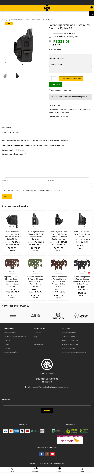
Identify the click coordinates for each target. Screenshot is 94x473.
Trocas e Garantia (68, 348)
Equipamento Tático (15, 20)
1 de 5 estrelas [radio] (16, 150)
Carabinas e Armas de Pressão (15, 336)
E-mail (51, 180)
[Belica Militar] (58, 316)
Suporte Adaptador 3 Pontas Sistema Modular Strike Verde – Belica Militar (35, 281)
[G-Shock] (13, 316)
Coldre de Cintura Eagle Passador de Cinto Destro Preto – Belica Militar (12, 235)
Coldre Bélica (47, 20)
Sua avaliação (7, 150)
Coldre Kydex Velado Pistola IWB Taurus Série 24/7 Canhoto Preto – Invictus (58, 235)
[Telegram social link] (67, 116)
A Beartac (37, 332)
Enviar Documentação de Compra (74, 352)
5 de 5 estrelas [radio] (24, 150)
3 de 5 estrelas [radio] (20, 150)
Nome (5, 180)
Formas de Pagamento (70, 340)
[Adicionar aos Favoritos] (14, 227)
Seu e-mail (6, 399)
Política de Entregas (69, 336)
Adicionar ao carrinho (71, 79)
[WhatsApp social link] (64, 116)
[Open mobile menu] (3, 8)
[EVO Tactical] (81, 316)
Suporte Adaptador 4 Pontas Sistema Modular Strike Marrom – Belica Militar (59, 281)
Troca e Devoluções (69, 332)
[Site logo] (47, 7)
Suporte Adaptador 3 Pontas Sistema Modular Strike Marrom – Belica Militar (12, 281)
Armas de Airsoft (10, 332)
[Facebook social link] (61, 116)
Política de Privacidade (70, 344)
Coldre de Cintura (75, 109)
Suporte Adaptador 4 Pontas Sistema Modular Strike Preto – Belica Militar (81, 280)
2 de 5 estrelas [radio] (18, 150)
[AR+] (35, 316)
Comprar (55, 84)
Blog (35, 336)
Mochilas (7, 348)
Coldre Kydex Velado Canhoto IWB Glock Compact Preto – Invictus (35, 235)
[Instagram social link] (47, 454)
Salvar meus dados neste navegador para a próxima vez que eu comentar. (32, 190)
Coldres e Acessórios (32, 20)
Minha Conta (38, 344)
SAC (35, 340)
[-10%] (12, 221)
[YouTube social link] (52, 454)
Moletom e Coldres (61, 112)
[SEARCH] (91, 13)
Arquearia (7, 340)
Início (4, 20)
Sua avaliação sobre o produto (14, 154)
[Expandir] (5, 63)
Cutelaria (7, 344)
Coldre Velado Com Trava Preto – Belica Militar (81, 234)
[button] (10, 227)
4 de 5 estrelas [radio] (22, 150)
